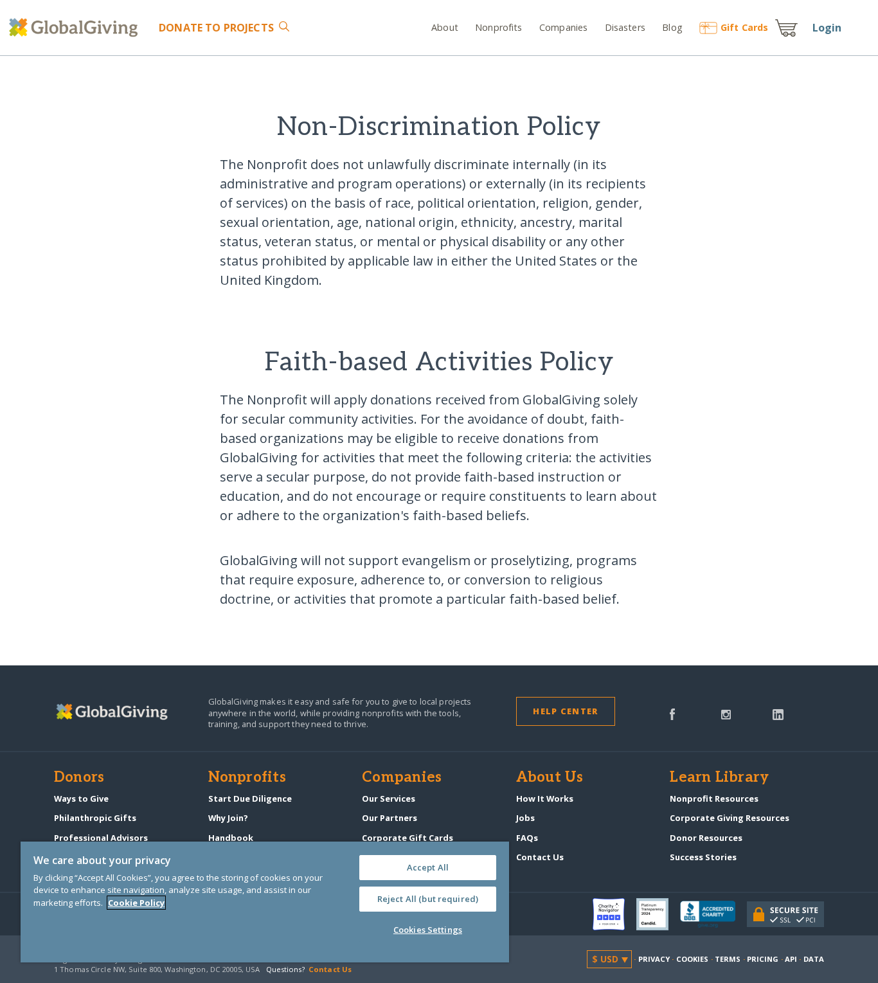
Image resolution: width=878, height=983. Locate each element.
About (444, 27)
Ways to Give (81, 798)
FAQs (527, 837)
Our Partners (389, 818)
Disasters (625, 27)
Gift (744, 27)
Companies (563, 27)
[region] (265, 902)
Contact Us (540, 857)
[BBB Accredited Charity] (713, 915)
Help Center (565, 711)
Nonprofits (498, 27)
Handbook (230, 837)
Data (813, 959)
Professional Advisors (101, 837)
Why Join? (228, 818)
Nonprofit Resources (714, 798)
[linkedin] (778, 713)
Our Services (388, 798)
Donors (79, 778)
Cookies (692, 959)
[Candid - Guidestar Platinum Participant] (658, 914)
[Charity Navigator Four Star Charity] (614, 914)
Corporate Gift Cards (407, 837)
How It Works (544, 798)
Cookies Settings (427, 929)
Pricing (763, 959)
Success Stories (703, 857)
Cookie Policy (136, 902)
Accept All (428, 867)
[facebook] (672, 713)
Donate (216, 28)
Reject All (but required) (427, 899)
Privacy (654, 959)
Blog (672, 27)
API (791, 959)
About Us (550, 778)
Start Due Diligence (250, 798)
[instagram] (726, 713)
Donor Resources (706, 837)
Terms (728, 959)
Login (827, 28)
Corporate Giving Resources (729, 818)
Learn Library (719, 778)
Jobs (525, 818)
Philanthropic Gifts (95, 818)
